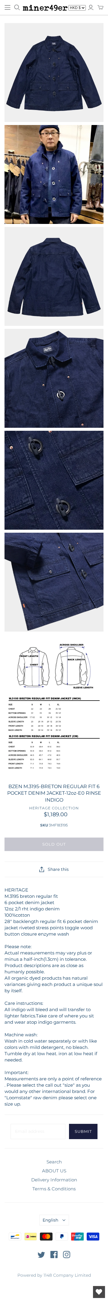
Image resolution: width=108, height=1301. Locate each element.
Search (54, 1162)
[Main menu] (7, 7)
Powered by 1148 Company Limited (54, 1275)
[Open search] (17, 7)
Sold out (53, 844)
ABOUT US (54, 1171)
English (50, 1220)
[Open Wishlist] (99, 1292)
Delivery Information (54, 1180)
